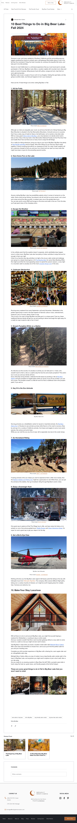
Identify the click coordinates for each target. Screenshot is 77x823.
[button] (72, 9)
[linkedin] (60, 798)
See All (72, 736)
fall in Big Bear (28, 717)
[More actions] (66, 19)
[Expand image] (20, 685)
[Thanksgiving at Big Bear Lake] (14, 745)
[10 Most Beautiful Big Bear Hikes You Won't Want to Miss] (38, 745)
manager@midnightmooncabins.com (15, 809)
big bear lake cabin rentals (55, 717)
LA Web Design (41, 800)
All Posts (6, 9)
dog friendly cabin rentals (41, 717)
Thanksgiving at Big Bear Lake (14, 754)
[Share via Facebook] (11, 726)
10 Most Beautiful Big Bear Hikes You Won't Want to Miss (38, 754)
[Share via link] (15, 726)
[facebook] (64, 798)
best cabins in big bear (17, 717)
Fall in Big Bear (14, 721)
